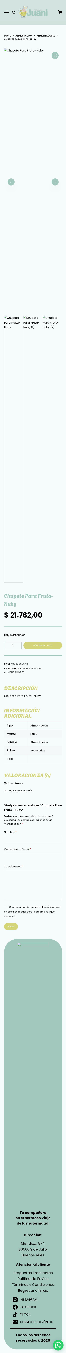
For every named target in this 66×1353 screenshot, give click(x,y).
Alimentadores (14, 672)
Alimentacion (32, 668)
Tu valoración (13, 866)
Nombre (10, 832)
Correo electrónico (17, 849)
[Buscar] (13, 12)
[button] (58, 1345)
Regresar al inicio (33, 1290)
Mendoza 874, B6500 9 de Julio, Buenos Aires (33, 1249)
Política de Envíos (33, 1278)
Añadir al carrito (42, 645)
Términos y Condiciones (33, 1284)
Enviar (11, 926)
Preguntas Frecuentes (33, 1272)
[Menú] (6, 12)
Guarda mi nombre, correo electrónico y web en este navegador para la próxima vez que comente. (32, 911)
